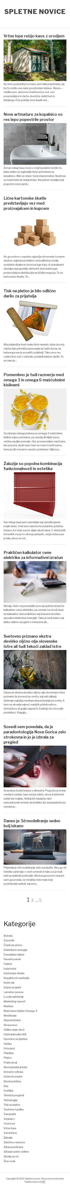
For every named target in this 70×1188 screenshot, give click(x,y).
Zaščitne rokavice (14, 1142)
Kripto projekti (12, 987)
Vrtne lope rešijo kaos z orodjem (34, 36)
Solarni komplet (13, 1076)
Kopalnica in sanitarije (16, 978)
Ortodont (9, 1048)
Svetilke (8, 1090)
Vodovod (9, 1123)
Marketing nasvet (14, 1001)
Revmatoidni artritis (15, 1067)
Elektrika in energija (15, 950)
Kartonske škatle (14, 973)
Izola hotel (10, 968)
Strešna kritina (12, 1081)
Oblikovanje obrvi (14, 1029)
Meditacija (10, 1015)
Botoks (8, 935)
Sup (6, 1086)
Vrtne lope (10, 1128)
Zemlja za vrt (11, 1156)
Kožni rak (9, 982)
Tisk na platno (12, 1104)
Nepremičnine (12, 1020)
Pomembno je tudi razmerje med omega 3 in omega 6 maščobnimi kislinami (34, 379)
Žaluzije (8, 1137)
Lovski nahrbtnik (14, 996)
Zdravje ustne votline (16, 1151)
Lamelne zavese (14, 992)
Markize (8, 1006)
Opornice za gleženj (15, 1039)
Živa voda (9, 1161)
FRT (43, 1181)
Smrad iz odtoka (13, 1072)
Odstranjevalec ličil (15, 1034)
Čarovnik (9, 940)
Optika (8, 1043)
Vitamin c (9, 1119)
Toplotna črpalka (14, 1109)
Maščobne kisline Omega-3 (20, 1011)
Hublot (8, 963)
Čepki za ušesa (13, 945)
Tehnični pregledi (14, 1095)
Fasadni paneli (12, 959)
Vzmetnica (10, 1133)
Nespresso (10, 1025)
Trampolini (10, 1114)
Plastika (8, 1053)
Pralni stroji (10, 1062)
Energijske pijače (14, 954)
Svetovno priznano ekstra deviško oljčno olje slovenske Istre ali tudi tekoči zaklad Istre (32, 641)
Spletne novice (35, 12)
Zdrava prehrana (13, 1147)
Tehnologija (10, 1100)
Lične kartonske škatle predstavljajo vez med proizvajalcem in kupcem (26, 203)
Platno (8, 1057)
